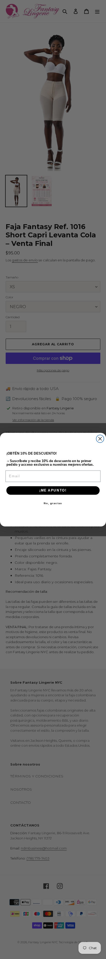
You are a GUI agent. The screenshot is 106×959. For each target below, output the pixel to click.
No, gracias (53, 503)
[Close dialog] (100, 438)
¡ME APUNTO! (52, 490)
